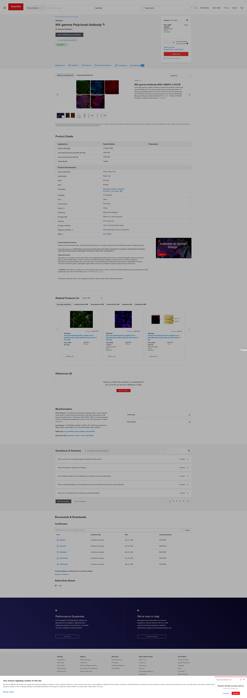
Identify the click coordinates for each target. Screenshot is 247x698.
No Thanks (226, 693)
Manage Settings (8, 692)
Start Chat (235, 693)
